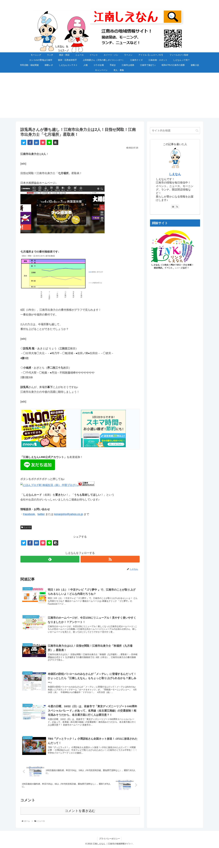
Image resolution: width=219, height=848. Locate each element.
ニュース (27, 527)
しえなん (175, 174)
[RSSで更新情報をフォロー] (110, 559)
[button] (197, 130)
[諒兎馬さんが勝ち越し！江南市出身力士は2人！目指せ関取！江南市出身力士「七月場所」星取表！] (36, 142)
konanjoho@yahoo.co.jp (68, 514)
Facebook (29, 514)
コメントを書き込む (80, 811)
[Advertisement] (109, 97)
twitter (41, 514)
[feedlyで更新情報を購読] (49, 559)
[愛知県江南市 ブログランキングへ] (86, 485)
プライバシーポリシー (109, 838)
